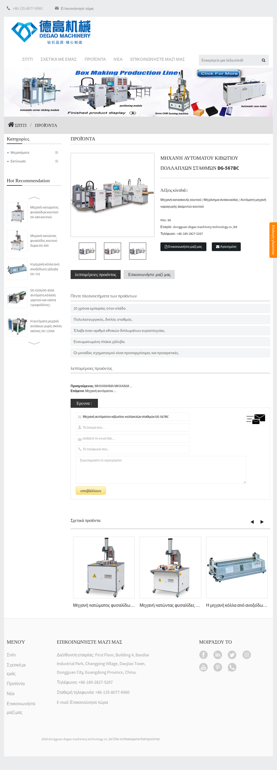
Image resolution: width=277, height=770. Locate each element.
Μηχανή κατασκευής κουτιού (181, 200)
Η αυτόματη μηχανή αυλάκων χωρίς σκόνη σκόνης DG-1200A (46, 326)
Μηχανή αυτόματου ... (100, 391)
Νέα (10, 694)
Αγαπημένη (228, 247)
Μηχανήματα (20, 152)
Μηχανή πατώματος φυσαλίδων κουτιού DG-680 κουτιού (44, 212)
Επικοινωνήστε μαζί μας (185, 247)
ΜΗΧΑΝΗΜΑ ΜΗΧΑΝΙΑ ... (113, 386)
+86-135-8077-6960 (27, 8)
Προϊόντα (16, 683)
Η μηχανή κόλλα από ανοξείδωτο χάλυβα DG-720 (45, 269)
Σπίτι (21, 125)
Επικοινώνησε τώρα (77, 8)
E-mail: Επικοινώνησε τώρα (82, 702)
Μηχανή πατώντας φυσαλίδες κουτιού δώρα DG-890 (43, 241)
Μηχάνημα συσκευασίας (221, 200)
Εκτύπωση (18, 161)
